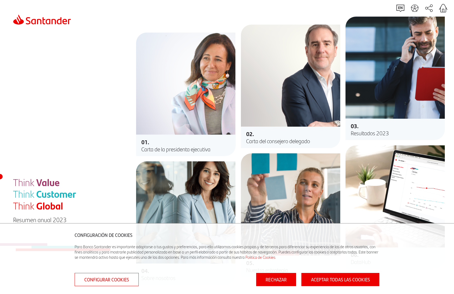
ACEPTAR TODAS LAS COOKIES (340, 279)
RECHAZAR (276, 279)
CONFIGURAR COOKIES (106, 279)
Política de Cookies (260, 257)
